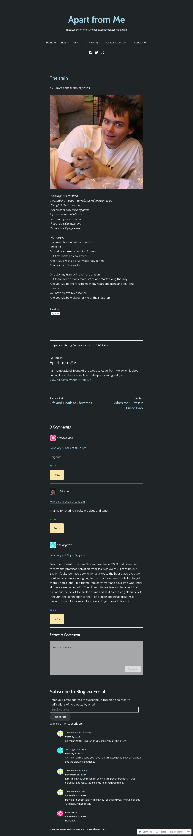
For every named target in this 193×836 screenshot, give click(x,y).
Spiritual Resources (116, 42)
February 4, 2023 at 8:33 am (67, 555)
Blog (63, 42)
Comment (133, 669)
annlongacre (71, 749)
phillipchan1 (64, 491)
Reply (57, 474)
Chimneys (87, 732)
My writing (92, 42)
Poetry (105, 345)
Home (49, 42)
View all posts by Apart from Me (70, 379)
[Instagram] (102, 52)
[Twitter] (96, 52)
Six (83, 791)
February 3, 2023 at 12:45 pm (68, 448)
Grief (76, 42)
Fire (84, 749)
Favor (85, 770)
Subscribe (60, 716)
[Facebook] (91, 52)
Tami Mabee (71, 732)
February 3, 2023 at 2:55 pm (67, 501)
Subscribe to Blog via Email (77, 691)
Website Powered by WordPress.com (86, 829)
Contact (138, 42)
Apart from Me (96, 19)
